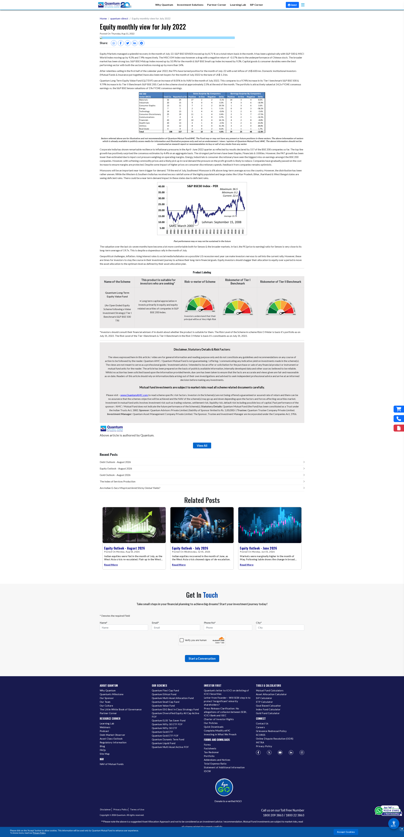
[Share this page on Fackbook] (121, 43)
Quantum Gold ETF (162, 731)
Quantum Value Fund (163, 705)
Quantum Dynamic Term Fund (168, 739)
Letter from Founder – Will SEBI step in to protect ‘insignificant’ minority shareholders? (227, 701)
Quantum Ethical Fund (164, 694)
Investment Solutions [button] (190, 4)
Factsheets (210, 748)
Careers (260, 727)
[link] (115, 5)
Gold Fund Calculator (268, 713)
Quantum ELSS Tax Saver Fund (169, 720)
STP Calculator (264, 701)
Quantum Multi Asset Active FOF (170, 747)
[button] (303, 4)
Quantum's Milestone (111, 694)
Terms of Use (137, 809)
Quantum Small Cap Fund (165, 701)
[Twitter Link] (269, 752)
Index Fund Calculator (268, 709)
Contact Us (262, 723)
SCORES (260, 734)
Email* (155, 622)
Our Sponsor (107, 698)
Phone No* (210, 622)
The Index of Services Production (117, 481)
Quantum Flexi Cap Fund (165, 690)
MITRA (260, 742)
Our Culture (106, 705)
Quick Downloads (213, 726)
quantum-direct (119, 18)
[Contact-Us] (399, 418)
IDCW (207, 771)
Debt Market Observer (112, 734)
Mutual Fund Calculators (270, 690)
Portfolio (209, 756)
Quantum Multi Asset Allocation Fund (173, 698)
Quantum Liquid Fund (163, 743)
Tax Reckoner (211, 752)
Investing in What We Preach (220, 734)
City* (259, 622)
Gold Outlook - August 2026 (115, 474)
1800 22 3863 (295, 815)
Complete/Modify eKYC (217, 730)
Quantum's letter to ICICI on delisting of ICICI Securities (226, 692)
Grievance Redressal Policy (271, 731)
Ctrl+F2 (393, 826)
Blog (102, 746)
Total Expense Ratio (215, 763)
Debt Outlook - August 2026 (115, 461)
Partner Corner (216, 4)
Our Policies (211, 723)
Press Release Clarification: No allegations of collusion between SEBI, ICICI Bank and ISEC (225, 712)
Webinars (105, 727)
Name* (103, 622)
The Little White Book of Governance (121, 709)
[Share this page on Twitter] (128, 43)
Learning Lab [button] (238, 4)
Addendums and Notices (217, 759)
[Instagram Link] (302, 752)
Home (103, 18)
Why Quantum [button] (164, 4)
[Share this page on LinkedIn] (134, 43)
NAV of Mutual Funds (112, 764)
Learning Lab (107, 723)
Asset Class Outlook (111, 738)
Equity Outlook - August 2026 (116, 468)
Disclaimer (105, 809)
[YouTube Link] (280, 752)
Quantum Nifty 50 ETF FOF (167, 724)
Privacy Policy (39, 833)
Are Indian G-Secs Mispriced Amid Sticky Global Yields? (130, 487)
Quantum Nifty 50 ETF (164, 728)
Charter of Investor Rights (219, 719)
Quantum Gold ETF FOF (165, 735)
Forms (207, 744)
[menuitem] (164, 5)
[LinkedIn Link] (291, 752)
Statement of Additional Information (224, 767)
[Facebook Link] (258, 752)
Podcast (104, 731)
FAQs (103, 750)
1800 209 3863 (273, 815)
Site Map (105, 753)
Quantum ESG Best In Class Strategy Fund (175, 709)
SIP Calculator (264, 698)
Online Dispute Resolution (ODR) (274, 738)
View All (202, 445)
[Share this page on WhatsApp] (114, 43)
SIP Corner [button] (256, 4)
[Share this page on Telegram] (141, 43)
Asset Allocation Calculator (271, 694)
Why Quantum (108, 690)
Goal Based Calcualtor (268, 705)
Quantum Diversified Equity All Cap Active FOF (175, 715)
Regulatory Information (113, 742)
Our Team (105, 701)
